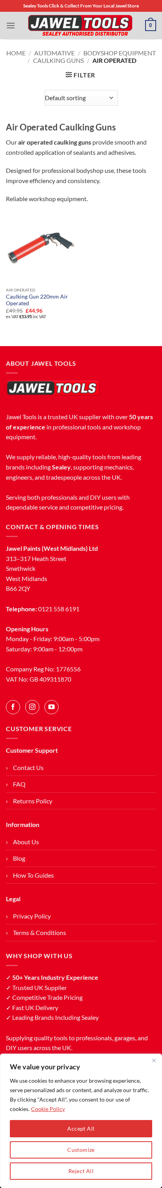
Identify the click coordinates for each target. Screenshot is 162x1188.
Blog (19, 858)
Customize (81, 1149)
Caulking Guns (58, 60)
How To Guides (33, 875)
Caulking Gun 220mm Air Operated (37, 300)
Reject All (81, 1171)
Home (16, 53)
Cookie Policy (48, 1109)
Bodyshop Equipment (119, 53)
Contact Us (28, 767)
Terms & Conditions (39, 932)
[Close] (153, 1060)
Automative (54, 53)
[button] (10, 25)
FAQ (19, 784)
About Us (26, 841)
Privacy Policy (32, 916)
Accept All (80, 1128)
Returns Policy (32, 801)
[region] (81, 1121)
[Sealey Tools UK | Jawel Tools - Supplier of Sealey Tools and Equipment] (80, 25)
